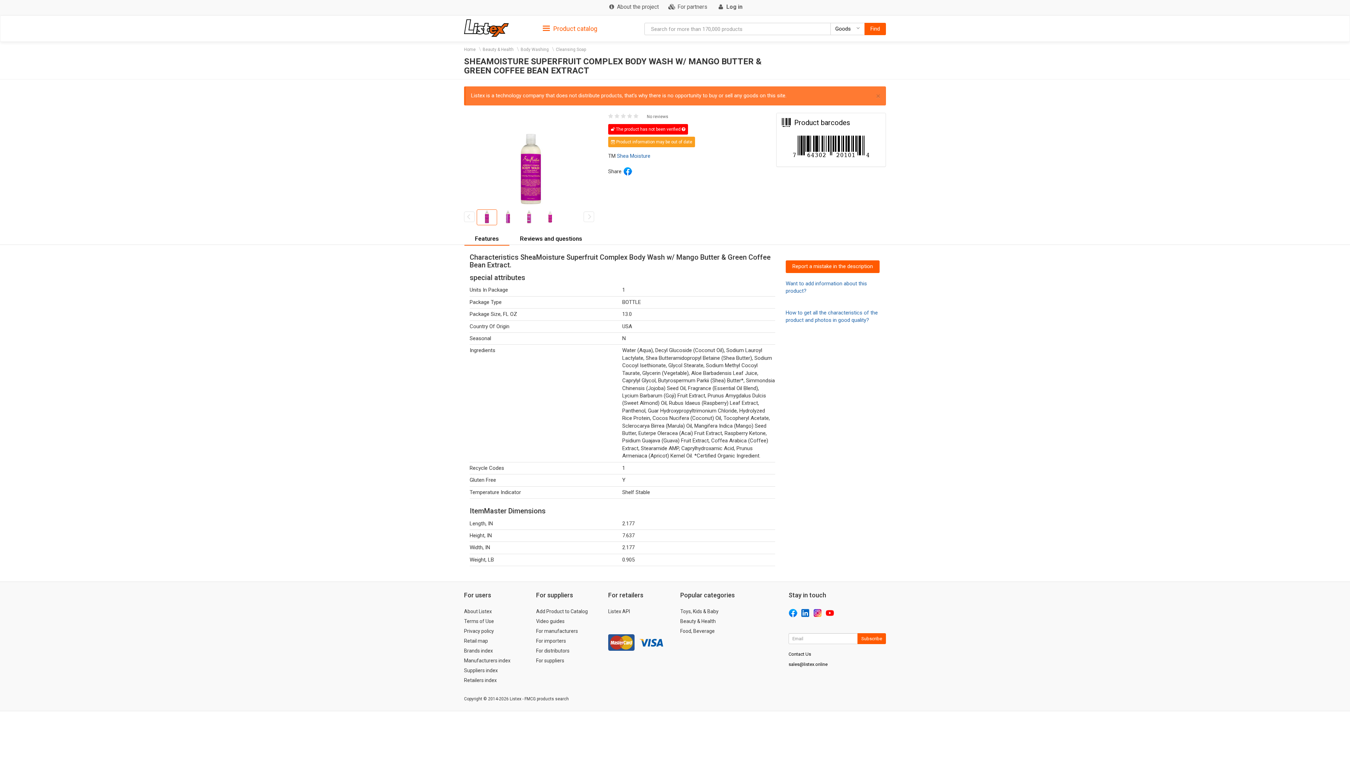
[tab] (570, 28)
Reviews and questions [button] (551, 238)
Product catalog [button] (574, 28)
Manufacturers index (487, 660)
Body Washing (535, 49)
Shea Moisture (633, 156)
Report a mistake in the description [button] (832, 266)
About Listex (478, 611)
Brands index (478, 651)
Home (470, 49)
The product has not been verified (648, 129)
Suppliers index (481, 670)
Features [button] (487, 238)
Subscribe (871, 638)
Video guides (550, 621)
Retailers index (480, 680)
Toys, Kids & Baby (699, 611)
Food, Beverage (697, 631)
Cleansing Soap (571, 49)
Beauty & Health (498, 49)
